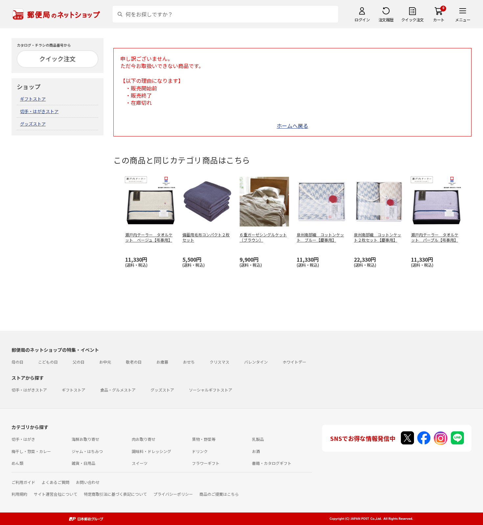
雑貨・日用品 (83, 463)
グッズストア (33, 124)
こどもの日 (48, 362)
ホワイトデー (294, 362)
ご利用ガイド (23, 482)
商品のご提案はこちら (219, 494)
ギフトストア (33, 99)
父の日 (78, 362)
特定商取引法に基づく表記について (115, 494)
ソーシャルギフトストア (210, 390)
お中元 (105, 362)
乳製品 (258, 439)
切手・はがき (23, 439)
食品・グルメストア (118, 390)
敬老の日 (134, 362)
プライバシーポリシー (173, 494)
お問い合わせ (88, 482)
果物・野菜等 (204, 439)
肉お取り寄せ (143, 439)
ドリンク (200, 451)
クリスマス (219, 362)
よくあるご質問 (55, 482)
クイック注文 (412, 19)
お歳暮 (162, 362)
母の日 (17, 362)
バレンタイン (256, 362)
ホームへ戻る (292, 126)
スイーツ (140, 463)
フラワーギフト (205, 463)
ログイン (362, 19)
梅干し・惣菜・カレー (31, 451)
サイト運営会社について (55, 494)
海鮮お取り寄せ (85, 439)
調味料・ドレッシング (151, 451)
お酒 (256, 451)
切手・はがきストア (39, 111)
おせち (189, 362)
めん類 (17, 463)
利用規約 (19, 494)
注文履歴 (386, 19)
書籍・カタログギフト (271, 463)
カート (439, 19)
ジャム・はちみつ (87, 451)
